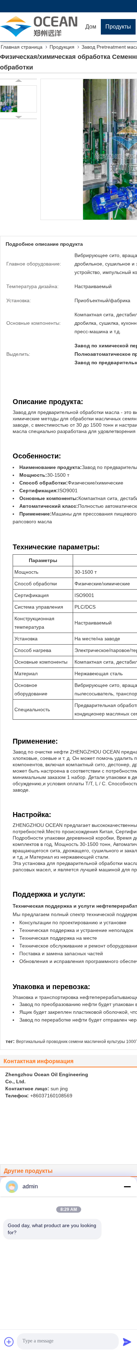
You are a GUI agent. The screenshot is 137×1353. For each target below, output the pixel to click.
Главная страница (22, 47)
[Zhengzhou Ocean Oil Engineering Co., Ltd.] (40, 26)
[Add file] (9, 1341)
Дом (90, 27)
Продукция (62, 47)
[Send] (127, 1341)
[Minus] (127, 1186)
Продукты (118, 27)
